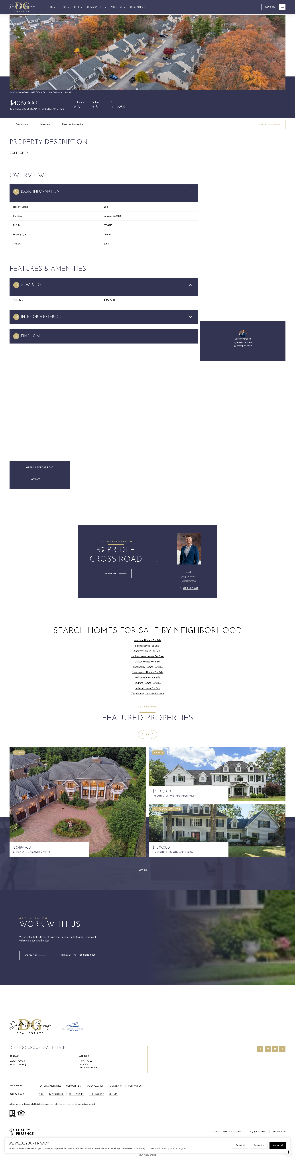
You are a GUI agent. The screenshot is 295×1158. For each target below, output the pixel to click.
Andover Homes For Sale (147, 651)
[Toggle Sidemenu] (282, 7)
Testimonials (96, 1094)
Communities (73, 1086)
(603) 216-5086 (87, 955)
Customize (259, 1145)
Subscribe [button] (270, 7)
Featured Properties (50, 1086)
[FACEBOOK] (260, 1049)
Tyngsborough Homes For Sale (147, 693)
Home (53, 7)
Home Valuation (95, 1086)
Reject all (240, 1145)
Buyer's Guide (56, 1094)
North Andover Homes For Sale (147, 656)
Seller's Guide (76, 1094)
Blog (41, 1094)
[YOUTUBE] (275, 1049)
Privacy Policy (279, 1131)
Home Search (116, 1086)
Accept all (278, 1145)
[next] (152, 734)
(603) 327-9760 (244, 342)
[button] (269, 124)
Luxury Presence (232, 1131)
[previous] (142, 734)
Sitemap (113, 1094)
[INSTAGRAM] (268, 1049)
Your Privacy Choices (147, 1155)
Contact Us (137, 7)
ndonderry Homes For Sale (147, 667)
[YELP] (282, 1049)
